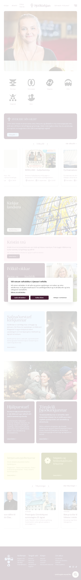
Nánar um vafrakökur (18, 292)
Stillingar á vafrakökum (60, 297)
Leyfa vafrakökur (20, 298)
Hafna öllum (39, 298)
